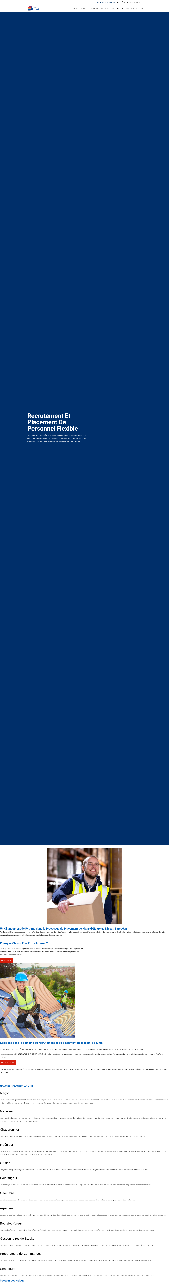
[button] (8, 1062)
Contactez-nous (92, 8)
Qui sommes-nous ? (106, 8)
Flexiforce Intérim (79, 8)
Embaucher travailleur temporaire (126, 8)
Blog (141, 8)
